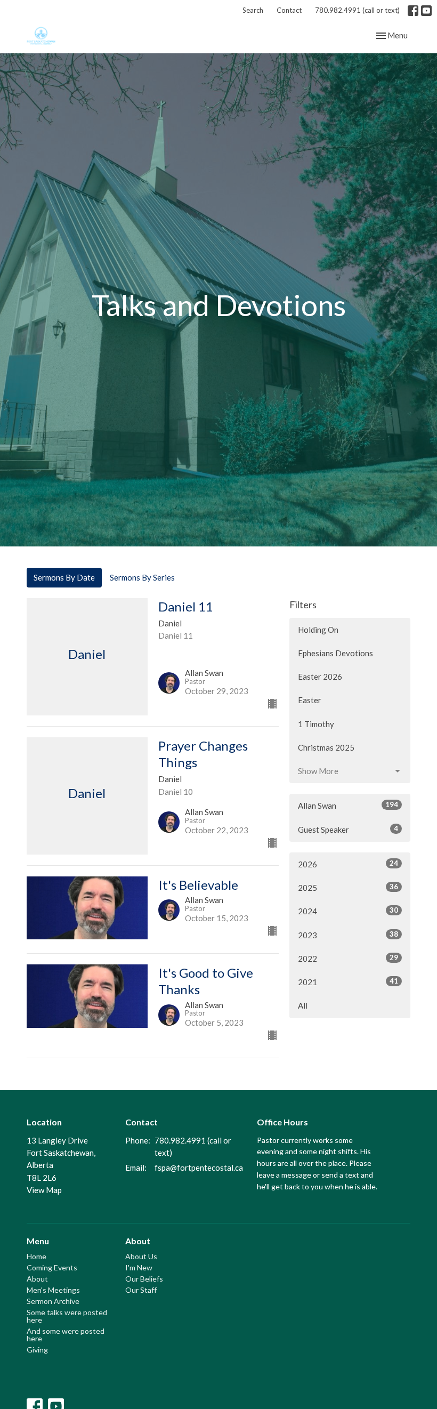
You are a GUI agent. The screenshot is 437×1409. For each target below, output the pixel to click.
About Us (141, 1256)
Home (36, 1256)
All (302, 1005)
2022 (348, 958)
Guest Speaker (348, 829)
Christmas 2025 (326, 747)
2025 (348, 887)
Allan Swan (348, 805)
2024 (348, 911)
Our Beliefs (144, 1278)
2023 (348, 935)
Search (252, 10)
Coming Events (52, 1267)
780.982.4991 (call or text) (357, 10)
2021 (348, 982)
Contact (289, 10)
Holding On (318, 629)
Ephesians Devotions (335, 653)
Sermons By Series (142, 577)
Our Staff (141, 1289)
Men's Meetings (53, 1289)
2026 (348, 864)
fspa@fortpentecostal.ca (199, 1167)
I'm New (138, 1267)
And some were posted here (65, 1334)
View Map (44, 1190)
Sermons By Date (64, 577)
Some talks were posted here (67, 1316)
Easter (309, 700)
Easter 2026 (320, 676)
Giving (37, 1349)
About (37, 1278)
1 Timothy (316, 724)
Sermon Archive (53, 1301)
